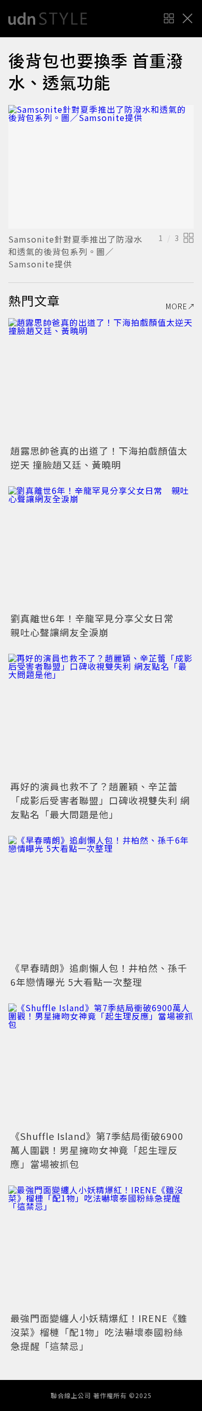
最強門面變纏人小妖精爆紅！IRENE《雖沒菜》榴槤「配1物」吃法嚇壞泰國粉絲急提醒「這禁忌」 (98, 1332)
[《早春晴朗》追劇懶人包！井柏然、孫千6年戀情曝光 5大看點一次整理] (101, 897)
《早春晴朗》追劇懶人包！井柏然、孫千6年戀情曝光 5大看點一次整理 (98, 974)
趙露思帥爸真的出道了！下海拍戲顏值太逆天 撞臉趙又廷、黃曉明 (98, 457)
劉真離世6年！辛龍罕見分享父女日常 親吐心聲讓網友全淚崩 (96, 625)
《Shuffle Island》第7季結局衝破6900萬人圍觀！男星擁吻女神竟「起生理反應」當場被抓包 (96, 1149)
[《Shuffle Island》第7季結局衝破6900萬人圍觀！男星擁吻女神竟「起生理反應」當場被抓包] (101, 1065)
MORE (176, 306)
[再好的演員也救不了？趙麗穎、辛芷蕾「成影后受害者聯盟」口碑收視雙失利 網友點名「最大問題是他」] (101, 715)
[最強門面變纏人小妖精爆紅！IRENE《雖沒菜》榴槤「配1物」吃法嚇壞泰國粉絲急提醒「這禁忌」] (101, 1247)
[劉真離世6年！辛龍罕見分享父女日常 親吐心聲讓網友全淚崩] (101, 548)
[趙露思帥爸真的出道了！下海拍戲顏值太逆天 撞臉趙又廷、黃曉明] (101, 380)
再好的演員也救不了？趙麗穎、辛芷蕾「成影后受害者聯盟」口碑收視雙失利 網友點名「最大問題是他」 (100, 800)
